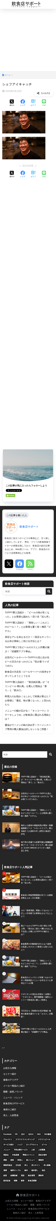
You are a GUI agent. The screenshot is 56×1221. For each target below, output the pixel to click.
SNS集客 (47, 1134)
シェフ (20, 1145)
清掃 (5, 1170)
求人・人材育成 (10, 1115)
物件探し (34, 1170)
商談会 (6, 1155)
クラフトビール (44, 1139)
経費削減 (13, 1175)
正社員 (18, 1165)
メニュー (6, 1150)
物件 (26, 1170)
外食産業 (15, 1155)
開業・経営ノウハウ (13, 1092)
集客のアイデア (10, 1080)
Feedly (30, 569)
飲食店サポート (29, 1195)
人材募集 (41, 1150)
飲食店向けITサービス (14, 1103)
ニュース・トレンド (13, 1097)
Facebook (19, 569)
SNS (39, 1134)
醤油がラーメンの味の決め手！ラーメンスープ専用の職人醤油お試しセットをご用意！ (28, 727)
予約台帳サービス (21, 1150)
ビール (44, 1145)
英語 (22, 1175)
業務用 (41, 1160)
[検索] (49, 591)
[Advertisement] (28, 42)
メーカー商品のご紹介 (14, 1086)
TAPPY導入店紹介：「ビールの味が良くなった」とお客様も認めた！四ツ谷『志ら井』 (28, 614)
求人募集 (47, 1165)
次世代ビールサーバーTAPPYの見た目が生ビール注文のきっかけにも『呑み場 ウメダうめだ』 (27, 661)
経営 (5, 1175)
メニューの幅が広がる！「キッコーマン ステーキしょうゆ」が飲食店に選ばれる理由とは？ (28, 714)
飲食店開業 (32, 1181)
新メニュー (30, 1160)
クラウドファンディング (25, 1139)
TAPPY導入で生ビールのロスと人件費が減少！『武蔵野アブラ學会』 (27, 649)
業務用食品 (7, 1165)
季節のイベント (29, 1155)
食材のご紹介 (9, 1109)
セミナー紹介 (9, 1074)
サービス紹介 (8, 1145)
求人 (26, 1165)
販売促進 (6, 1181)
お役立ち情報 (9, 1068)
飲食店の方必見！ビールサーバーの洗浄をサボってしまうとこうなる (28, 674)
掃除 (5, 1160)
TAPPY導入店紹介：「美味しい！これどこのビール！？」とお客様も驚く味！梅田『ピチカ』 (28, 626)
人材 (33, 1150)
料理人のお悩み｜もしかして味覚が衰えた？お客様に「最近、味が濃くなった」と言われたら (28, 700)
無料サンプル (15, 1170)
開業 (15, 1181)
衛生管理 (31, 1175)
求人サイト (35, 1165)
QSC (23, 1134)
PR (16, 1134)
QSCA (30, 1134)
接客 (12, 1160)
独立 (43, 1170)
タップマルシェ (32, 1145)
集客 (22, 1181)
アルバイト (7, 1139)
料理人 (20, 1160)
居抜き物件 (42, 1155)
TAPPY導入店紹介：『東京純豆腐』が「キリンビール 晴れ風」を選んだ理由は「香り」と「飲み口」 (27, 686)
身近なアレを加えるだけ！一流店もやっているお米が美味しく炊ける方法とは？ (28, 639)
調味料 (41, 1175)
